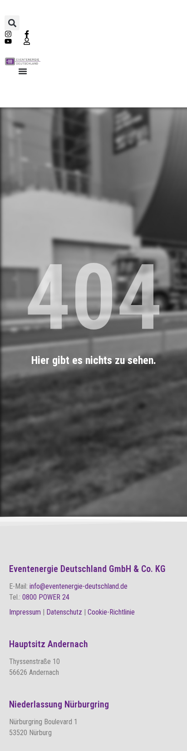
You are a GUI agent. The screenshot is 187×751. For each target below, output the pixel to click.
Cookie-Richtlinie (111, 612)
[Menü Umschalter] (22, 71)
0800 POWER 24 (45, 597)
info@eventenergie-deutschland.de (79, 586)
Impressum (26, 612)
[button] (12, 22)
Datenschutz (64, 612)
